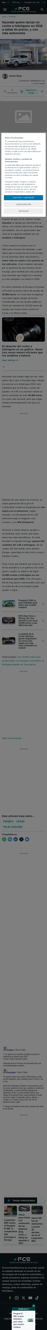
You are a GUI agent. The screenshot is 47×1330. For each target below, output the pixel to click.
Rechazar (23, 211)
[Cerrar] (33, 1305)
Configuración (23, 204)
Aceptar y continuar (23, 198)
